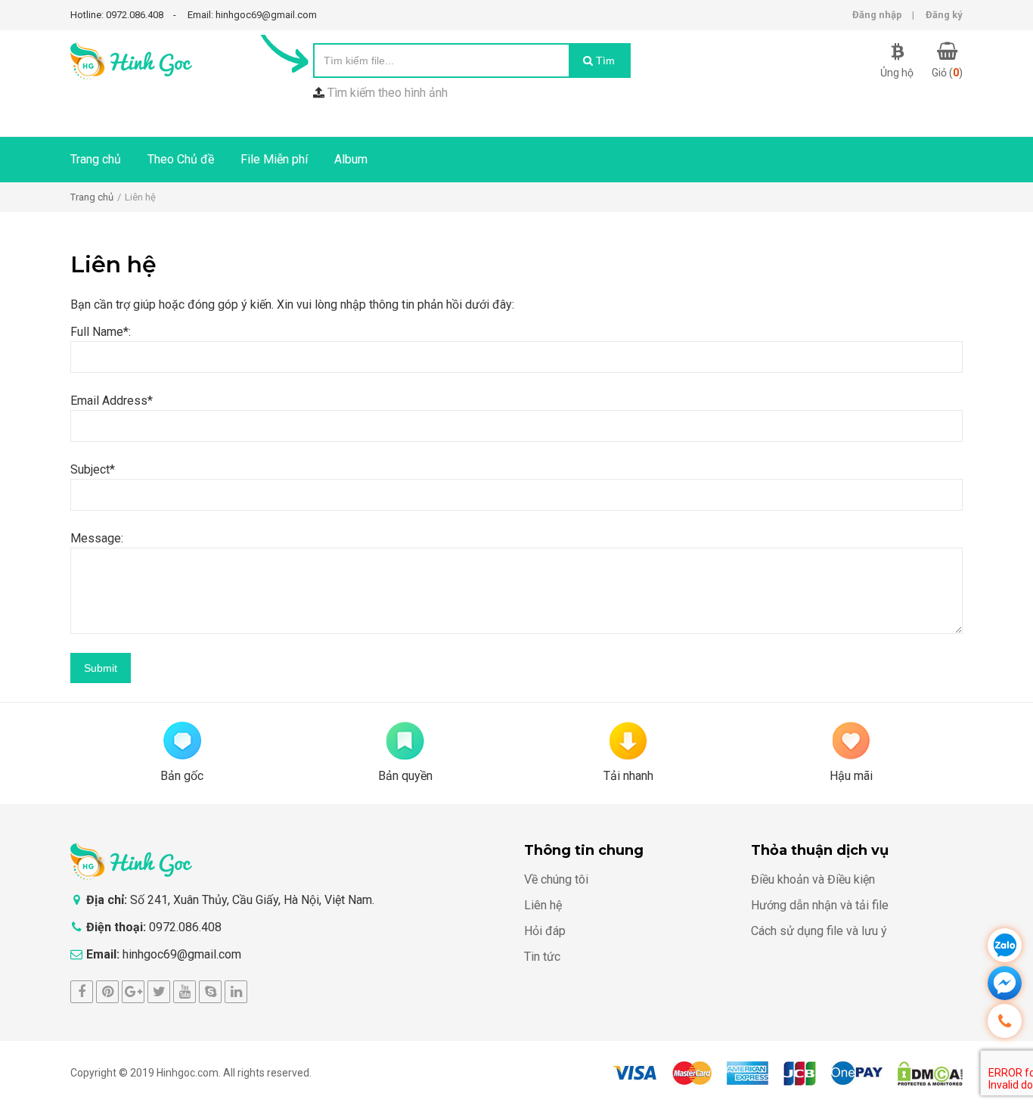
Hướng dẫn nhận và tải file (820, 905)
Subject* (92, 469)
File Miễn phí (274, 159)
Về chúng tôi (556, 879)
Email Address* (111, 400)
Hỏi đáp (545, 931)
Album (351, 159)
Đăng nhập (877, 14)
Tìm (604, 60)
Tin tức (542, 956)
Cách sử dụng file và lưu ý (819, 931)
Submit (100, 668)
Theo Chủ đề (180, 159)
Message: (96, 538)
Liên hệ (543, 905)
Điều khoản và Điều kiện (813, 879)
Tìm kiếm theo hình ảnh (387, 92)
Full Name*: (100, 332)
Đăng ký (944, 14)
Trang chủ (95, 159)
